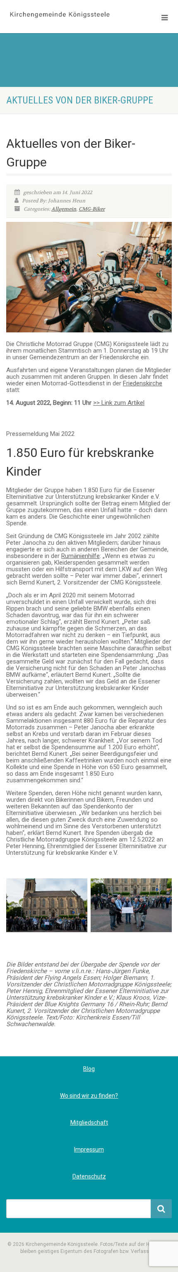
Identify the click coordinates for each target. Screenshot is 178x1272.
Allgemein (63, 209)
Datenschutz (89, 1176)
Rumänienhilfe (80, 556)
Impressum (89, 1149)
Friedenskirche (142, 383)
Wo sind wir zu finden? (89, 1095)
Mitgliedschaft (89, 1122)
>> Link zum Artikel (118, 402)
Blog (89, 1068)
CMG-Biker (92, 209)
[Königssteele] (59, 15)
